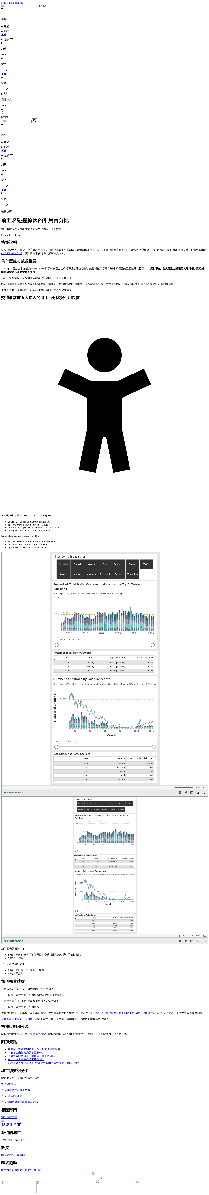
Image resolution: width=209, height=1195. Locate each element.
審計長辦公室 (9, 1117)
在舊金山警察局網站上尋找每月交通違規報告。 (35, 1049)
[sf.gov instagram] (7, 1125)
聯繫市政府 (7, 1170)
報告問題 (19, 1170)
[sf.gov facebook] (3, 1125)
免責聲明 (19, 1155)
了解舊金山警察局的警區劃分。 (26, 1052)
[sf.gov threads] (11, 1125)
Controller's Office (10, 235)
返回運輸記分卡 (10, 1084)
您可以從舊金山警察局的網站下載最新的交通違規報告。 (128, 1013)
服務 (4, 1140)
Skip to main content (12, 2)
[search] (34, 120)
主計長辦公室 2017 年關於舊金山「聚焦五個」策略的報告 (46, 1062)
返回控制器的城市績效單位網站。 (20, 1102)
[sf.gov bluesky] (19, 1125)
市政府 (21, 1140)
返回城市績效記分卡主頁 (15, 1090)
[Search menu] (104, 111)
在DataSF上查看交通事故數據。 (26, 1059)
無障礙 (38, 1170)
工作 (4, 34)
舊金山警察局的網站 (34, 1034)
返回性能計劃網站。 (13, 1096)
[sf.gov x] (15, 1125)
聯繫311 (29, 1170)
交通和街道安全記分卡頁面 (17, 1019)
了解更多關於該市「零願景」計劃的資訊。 (32, 1056)
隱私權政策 (7, 1155)
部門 (9, 1140)
